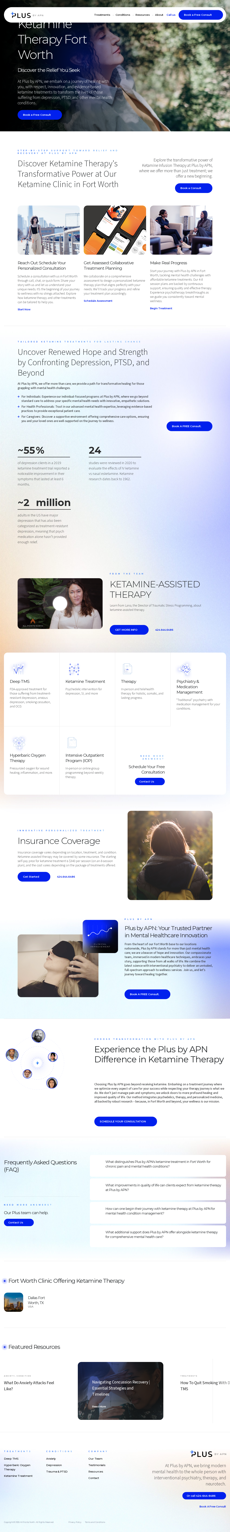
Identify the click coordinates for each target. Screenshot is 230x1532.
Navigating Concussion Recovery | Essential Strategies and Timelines (121, 1388)
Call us (171, 14)
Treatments (102, 14)
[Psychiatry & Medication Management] (178, 714)
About (159, 14)
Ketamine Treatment (85, 681)
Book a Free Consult (198, 14)
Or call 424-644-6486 (201, 1495)
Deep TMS (19, 681)
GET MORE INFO (126, 629)
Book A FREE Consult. (186, 426)
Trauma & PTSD (57, 1471)
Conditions (123, 14)
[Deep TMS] (11, 712)
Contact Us (146, 781)
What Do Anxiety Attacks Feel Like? (29, 1386)
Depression (54, 1465)
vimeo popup (60, 603)
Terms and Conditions (95, 1522)
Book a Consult (190, 188)
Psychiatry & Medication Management (189, 687)
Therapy (128, 681)
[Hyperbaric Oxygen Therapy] (11, 779)
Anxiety (51, 1458)
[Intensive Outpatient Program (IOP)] (67, 783)
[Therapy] (123, 704)
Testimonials (96, 1465)
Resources (142, 14)
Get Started (31, 876)
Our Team (95, 1458)
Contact (93, 1478)
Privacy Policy (74, 1522)
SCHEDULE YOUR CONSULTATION (123, 1121)
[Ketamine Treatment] (67, 699)
